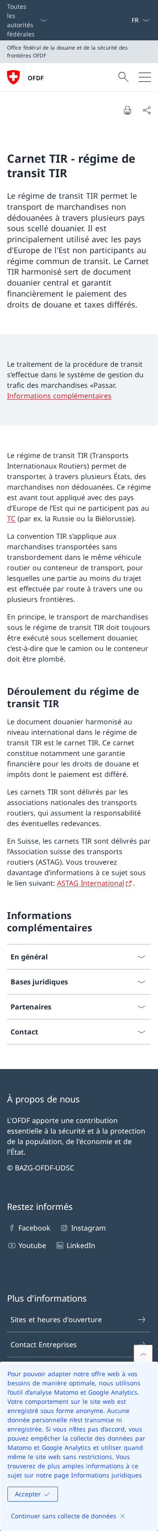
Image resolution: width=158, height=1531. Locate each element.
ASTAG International (90, 883)
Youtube (32, 1245)
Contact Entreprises (44, 1344)
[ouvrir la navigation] (145, 77)
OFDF (36, 78)
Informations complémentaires (59, 396)
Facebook (34, 1228)
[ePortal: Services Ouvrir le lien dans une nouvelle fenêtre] (127, 20)
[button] (143, 1354)
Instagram (88, 1228)
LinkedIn (81, 1245)
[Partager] (146, 110)
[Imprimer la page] (127, 110)
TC (11, 518)
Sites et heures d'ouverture (56, 1319)
